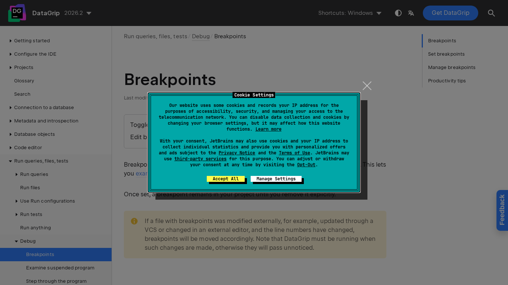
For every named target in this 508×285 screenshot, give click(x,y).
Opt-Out (306, 165)
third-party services (200, 159)
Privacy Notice (237, 153)
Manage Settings (276, 179)
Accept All (226, 179)
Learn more (268, 129)
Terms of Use (294, 153)
